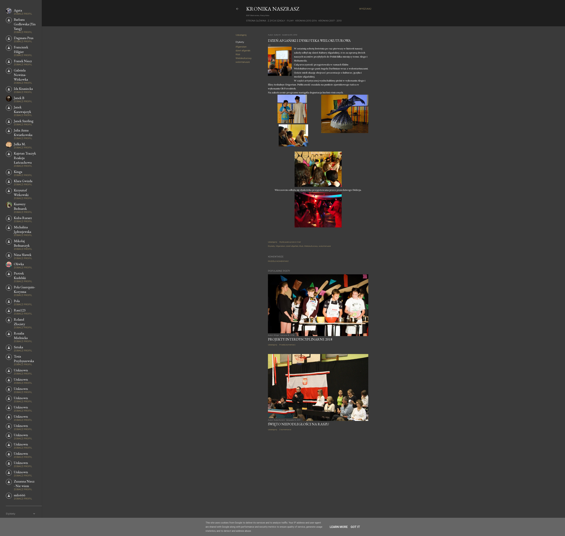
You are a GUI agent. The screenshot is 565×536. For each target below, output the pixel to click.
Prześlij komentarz (278, 261)
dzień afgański (243, 50)
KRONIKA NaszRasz (272, 8)
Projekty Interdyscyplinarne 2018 (300, 339)
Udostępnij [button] (241, 35)
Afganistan (241, 46)
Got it (355, 527)
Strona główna (256, 20)
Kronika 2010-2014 (306, 20)
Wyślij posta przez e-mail (290, 242)
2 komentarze (285, 429)
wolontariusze (243, 62)
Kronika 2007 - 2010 (330, 20)
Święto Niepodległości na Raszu (298, 424)
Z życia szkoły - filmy (281, 20)
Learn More (339, 527)
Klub (238, 54)
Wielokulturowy (244, 58)
